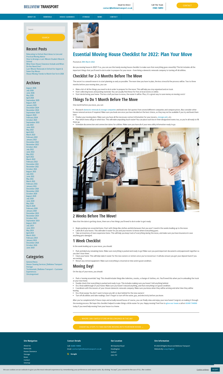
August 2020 (31, 196)
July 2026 (30, 90)
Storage (86, 17)
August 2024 (31, 115)
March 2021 (30, 181)
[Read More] (86, 35)
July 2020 (30, 198)
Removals (47, 17)
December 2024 (32, 107)
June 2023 (30, 127)
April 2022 (30, 157)
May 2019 (30, 230)
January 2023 (31, 139)
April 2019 (30, 233)
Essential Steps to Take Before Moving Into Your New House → (111, 327)
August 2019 (31, 223)
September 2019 (32, 220)
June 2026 (30, 93)
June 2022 (30, 152)
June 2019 (30, 228)
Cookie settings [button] (203, 369)
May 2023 (30, 130)
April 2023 (30, 132)
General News (32, 262)
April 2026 (30, 98)
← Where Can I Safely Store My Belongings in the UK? (106, 318)
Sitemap (27, 363)
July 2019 (30, 225)
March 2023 (30, 134)
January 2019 (31, 240)
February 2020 (32, 208)
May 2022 (30, 154)
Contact (187, 5)
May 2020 (30, 203)
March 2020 (30, 206)
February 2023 (32, 137)
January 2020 (31, 211)
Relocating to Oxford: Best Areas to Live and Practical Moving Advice (44, 55)
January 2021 (31, 186)
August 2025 (31, 102)
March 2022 (30, 159)
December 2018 (32, 242)
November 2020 (32, 191)
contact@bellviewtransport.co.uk (117, 8)
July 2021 (30, 174)
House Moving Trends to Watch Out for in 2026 (45, 74)
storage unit (163, 117)
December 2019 (32, 213)
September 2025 (32, 100)
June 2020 (30, 201)
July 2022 (30, 149)
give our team (172, 303)
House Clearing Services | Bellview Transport (44, 264)
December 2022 (32, 142)
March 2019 (30, 235)
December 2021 (32, 164)
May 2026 (30, 95)
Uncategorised (32, 274)
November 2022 (32, 144)
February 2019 (32, 238)
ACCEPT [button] (215, 369)
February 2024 (32, 117)
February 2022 (32, 161)
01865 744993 (158, 8)
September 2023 (32, 122)
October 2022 (31, 147)
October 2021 (31, 169)
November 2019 (32, 215)
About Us (32, 17)
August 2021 (31, 171)
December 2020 (32, 188)
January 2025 (31, 105)
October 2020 (31, 193)
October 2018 (31, 245)
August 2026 (31, 88)
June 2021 (30, 176)
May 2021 (30, 179)
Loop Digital (169, 349)
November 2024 (32, 110)
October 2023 (31, 120)
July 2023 (30, 125)
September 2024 (32, 112)
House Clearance (67, 17)
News (100, 17)
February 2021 (32, 184)
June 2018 (30, 247)
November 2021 (32, 166)
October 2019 (31, 218)
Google (74, 354)
